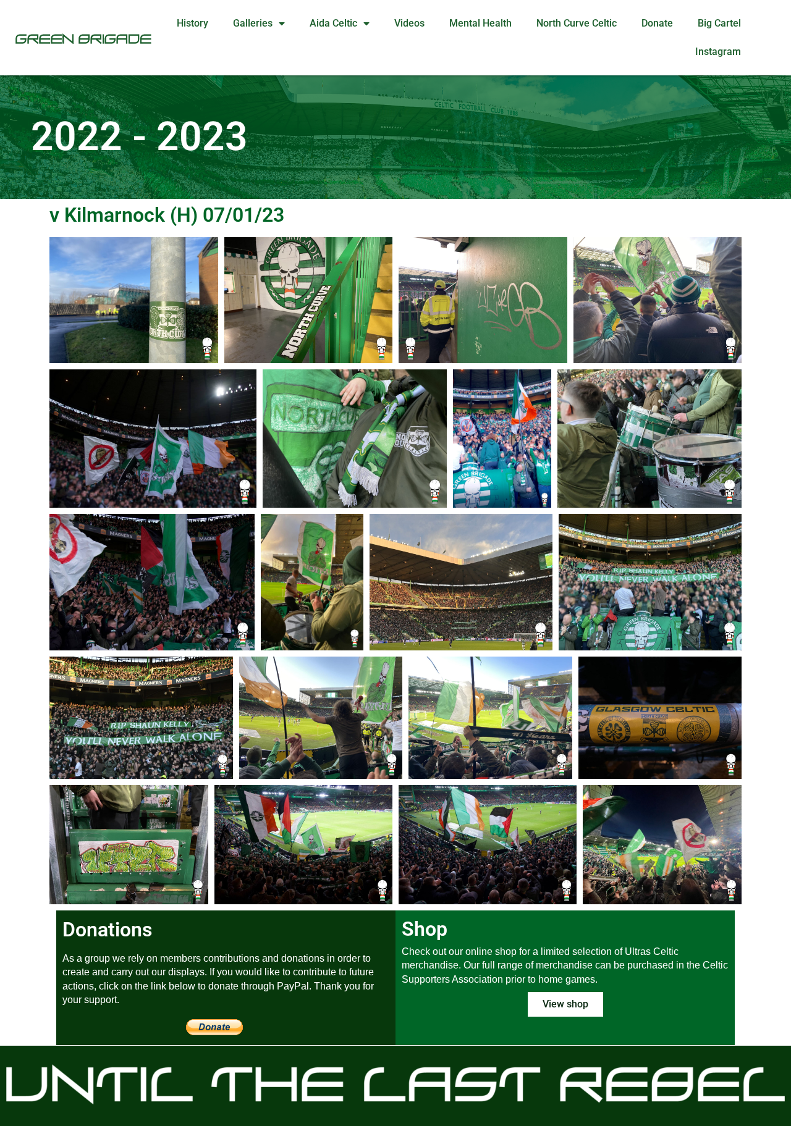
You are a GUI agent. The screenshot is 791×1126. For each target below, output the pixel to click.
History (192, 23)
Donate (657, 23)
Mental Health (480, 23)
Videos (409, 23)
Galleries (253, 23)
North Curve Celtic (576, 23)
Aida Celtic (333, 23)
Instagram (718, 51)
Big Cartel (719, 23)
